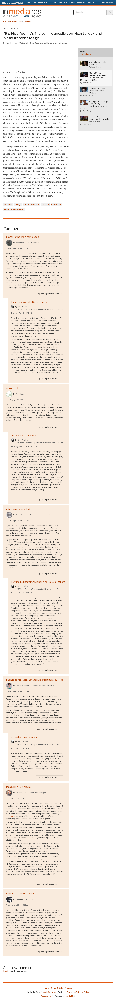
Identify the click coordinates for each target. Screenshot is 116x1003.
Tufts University (34, 242)
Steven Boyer (21, 792)
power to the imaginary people (22, 236)
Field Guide (31, 2)
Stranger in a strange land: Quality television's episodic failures (94, 105)
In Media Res (57, 2)
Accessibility (46, 996)
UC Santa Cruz (28, 899)
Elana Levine (20, 394)
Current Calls (16, 21)
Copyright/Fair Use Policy (78, 992)
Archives (27, 21)
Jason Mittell (96, 67)
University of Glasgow (37, 792)
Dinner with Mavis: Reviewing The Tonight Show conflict (99, 119)
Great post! (12, 388)
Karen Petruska (22, 515)
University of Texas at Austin (43, 685)
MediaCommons (50, 992)
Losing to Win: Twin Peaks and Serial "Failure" (97, 90)
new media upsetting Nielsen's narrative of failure (38, 581)
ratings (18, 204)
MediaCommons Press (86, 2)
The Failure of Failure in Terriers (98, 63)
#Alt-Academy (43, 2)
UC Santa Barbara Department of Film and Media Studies (43, 43)
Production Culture (31, 204)
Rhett (18, 899)
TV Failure (8, 204)
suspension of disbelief (23, 435)
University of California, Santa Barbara (45, 515)
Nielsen (45, 204)
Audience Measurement (14, 209)
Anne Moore (21, 242)
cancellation (56, 204)
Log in (109, 2)
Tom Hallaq (87, 124)
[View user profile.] (9, 243)
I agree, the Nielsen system (20, 893)
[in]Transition (69, 2)
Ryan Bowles (11, 43)
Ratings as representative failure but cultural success (34, 679)
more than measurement (24, 737)
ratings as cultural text (18, 509)
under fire (10, 816)
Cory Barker (88, 111)
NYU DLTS (69, 996)
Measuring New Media (18, 786)
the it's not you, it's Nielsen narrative (31, 302)
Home (6, 21)
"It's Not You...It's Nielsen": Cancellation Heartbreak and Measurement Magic (94, 76)
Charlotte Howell (22, 685)
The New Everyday (105, 2)
